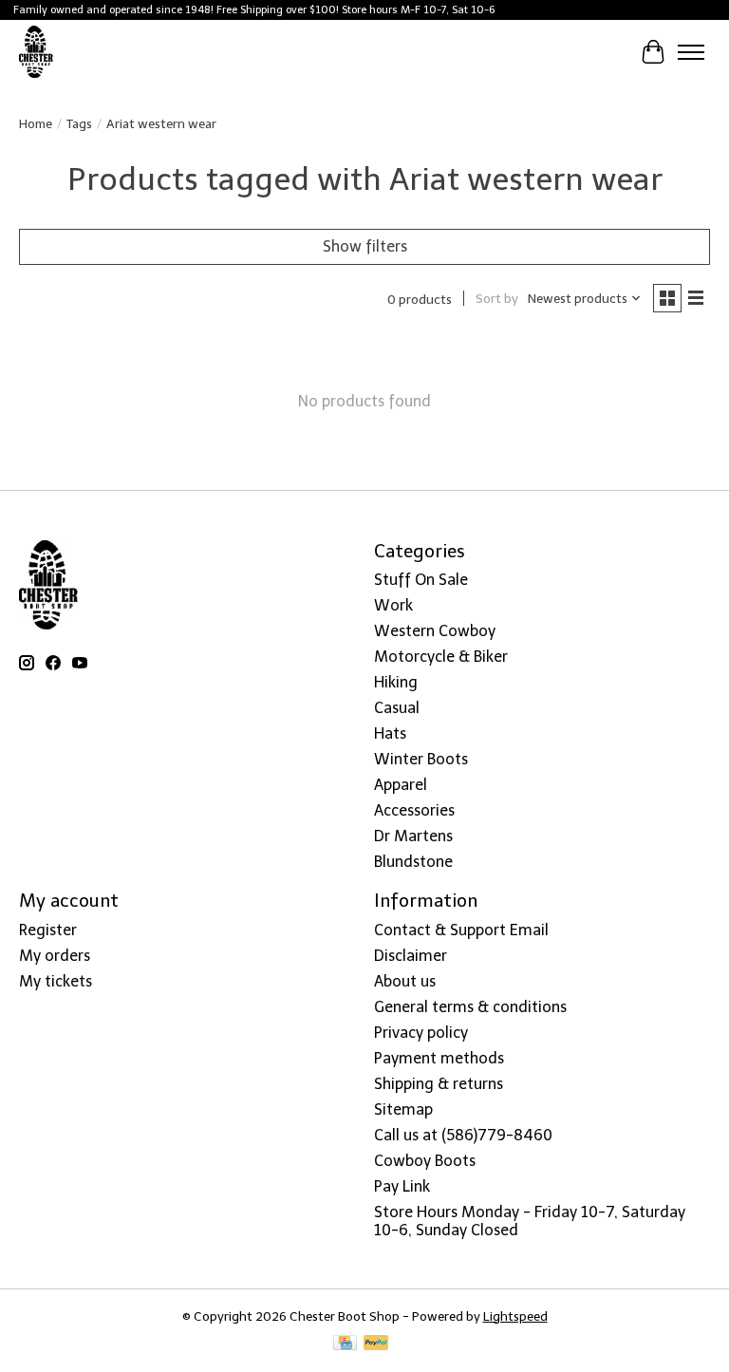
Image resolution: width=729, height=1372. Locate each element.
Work (393, 605)
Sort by (497, 298)
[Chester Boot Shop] (36, 52)
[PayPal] (376, 1344)
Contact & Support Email (461, 930)
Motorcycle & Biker (441, 657)
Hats (390, 733)
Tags (79, 123)
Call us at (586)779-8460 (463, 1135)
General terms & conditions (470, 1007)
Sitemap (403, 1109)
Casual (397, 708)
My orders (54, 956)
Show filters (365, 246)
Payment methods (439, 1058)
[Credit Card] (345, 1344)
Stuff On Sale (421, 580)
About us (405, 981)
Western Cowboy (434, 631)
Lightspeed (515, 1316)
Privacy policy (421, 1033)
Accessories (414, 810)
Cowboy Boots (425, 1161)
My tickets (55, 981)
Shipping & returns (438, 1084)
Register (48, 930)
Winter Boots (421, 759)
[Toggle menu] (691, 52)
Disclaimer (410, 956)
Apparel (400, 785)
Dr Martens (413, 836)
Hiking (396, 682)
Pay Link (402, 1186)
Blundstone (413, 862)
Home (35, 123)
